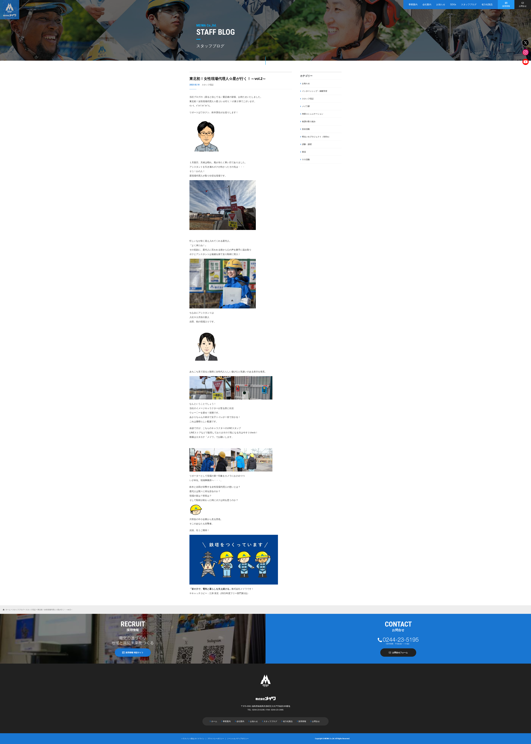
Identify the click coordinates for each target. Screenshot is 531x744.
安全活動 (306, 129)
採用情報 (506, 6)
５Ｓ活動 (306, 159)
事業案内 (413, 4)
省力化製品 (487, 4)
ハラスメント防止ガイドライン (192, 739)
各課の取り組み (309, 121)
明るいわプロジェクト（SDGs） (316, 137)
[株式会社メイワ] (9, 9)
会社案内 (426, 4)
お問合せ (523, 6)
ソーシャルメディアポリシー (238, 739)
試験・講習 (307, 144)
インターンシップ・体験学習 (314, 91)
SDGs (453, 4)
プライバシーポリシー (215, 739)
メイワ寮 (306, 106)
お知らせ (440, 4)
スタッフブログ (469, 4)
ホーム (214, 721)
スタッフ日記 (308, 99)
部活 (304, 152)
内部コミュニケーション (312, 114)
